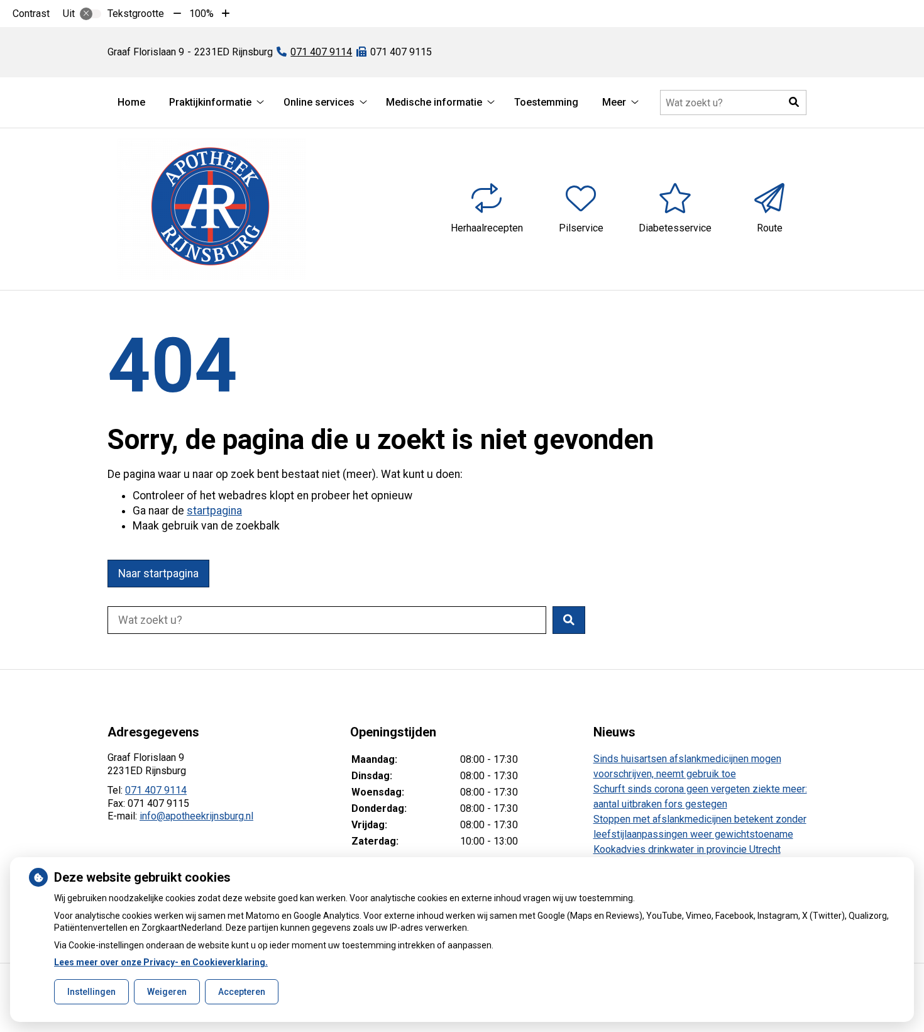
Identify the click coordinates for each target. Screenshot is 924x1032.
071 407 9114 (156, 790)
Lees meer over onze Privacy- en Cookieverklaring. (161, 962)
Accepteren (241, 992)
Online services (319, 102)
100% (201, 13)
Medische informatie (434, 102)
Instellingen (91, 992)
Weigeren (167, 992)
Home (131, 102)
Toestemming (546, 102)
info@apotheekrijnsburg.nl (196, 816)
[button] (793, 102)
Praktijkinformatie (210, 102)
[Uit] (90, 13)
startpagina (214, 510)
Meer (614, 102)
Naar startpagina (158, 573)
